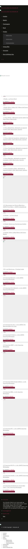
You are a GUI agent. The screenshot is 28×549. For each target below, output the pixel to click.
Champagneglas (10, 43)
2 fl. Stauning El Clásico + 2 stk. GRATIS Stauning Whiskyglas (13, 335)
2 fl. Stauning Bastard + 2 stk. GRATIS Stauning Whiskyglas (13, 278)
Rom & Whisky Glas (8, 54)
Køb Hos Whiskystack (9, 103)
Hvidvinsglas (9, 39)
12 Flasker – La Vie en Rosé (10, 215)
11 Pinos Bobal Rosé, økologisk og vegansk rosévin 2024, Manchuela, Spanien (15, 128)
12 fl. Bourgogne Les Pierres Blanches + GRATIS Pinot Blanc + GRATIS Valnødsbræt (14, 206)
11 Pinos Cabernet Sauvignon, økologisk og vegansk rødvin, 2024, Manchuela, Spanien (15, 138)
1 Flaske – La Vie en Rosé (10, 99)
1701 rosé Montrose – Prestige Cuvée (13, 269)
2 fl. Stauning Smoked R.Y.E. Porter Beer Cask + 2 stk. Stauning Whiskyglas (14, 486)
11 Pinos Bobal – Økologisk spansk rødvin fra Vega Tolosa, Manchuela (15, 118)
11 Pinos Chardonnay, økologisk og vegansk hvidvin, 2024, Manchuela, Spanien (15, 149)
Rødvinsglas (9, 35)
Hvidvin (5, 16)
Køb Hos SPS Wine (8, 123)
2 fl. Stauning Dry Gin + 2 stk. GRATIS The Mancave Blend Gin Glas (14, 325)
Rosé (4, 28)
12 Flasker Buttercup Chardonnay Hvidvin (14, 224)
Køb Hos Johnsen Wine (9, 273)
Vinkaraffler (6, 47)
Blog (4, 516)
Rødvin (5, 20)
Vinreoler (5, 50)
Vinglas (5, 32)
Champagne (6, 24)
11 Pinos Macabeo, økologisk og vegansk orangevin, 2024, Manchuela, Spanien (14, 159)
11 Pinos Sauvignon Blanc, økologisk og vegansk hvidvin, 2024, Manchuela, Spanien (15, 169)
